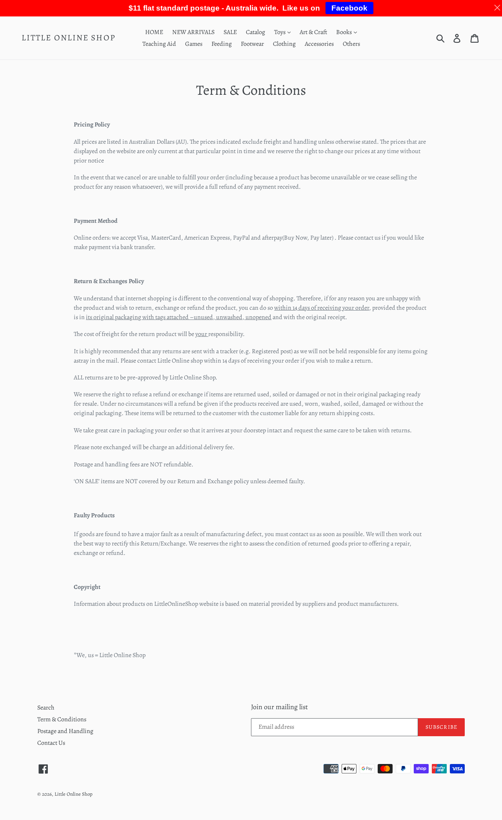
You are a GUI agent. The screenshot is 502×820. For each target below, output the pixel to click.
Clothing (284, 44)
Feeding (221, 44)
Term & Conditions (61, 719)
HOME (154, 32)
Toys (280, 32)
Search (46, 707)
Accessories (319, 44)
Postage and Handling (65, 731)
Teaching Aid (159, 44)
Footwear (252, 44)
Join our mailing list (279, 707)
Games (193, 44)
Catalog (255, 32)
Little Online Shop (69, 38)
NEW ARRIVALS (193, 32)
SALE (230, 32)
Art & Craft (313, 32)
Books (344, 32)
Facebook (349, 8)
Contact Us (51, 743)
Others (351, 44)
